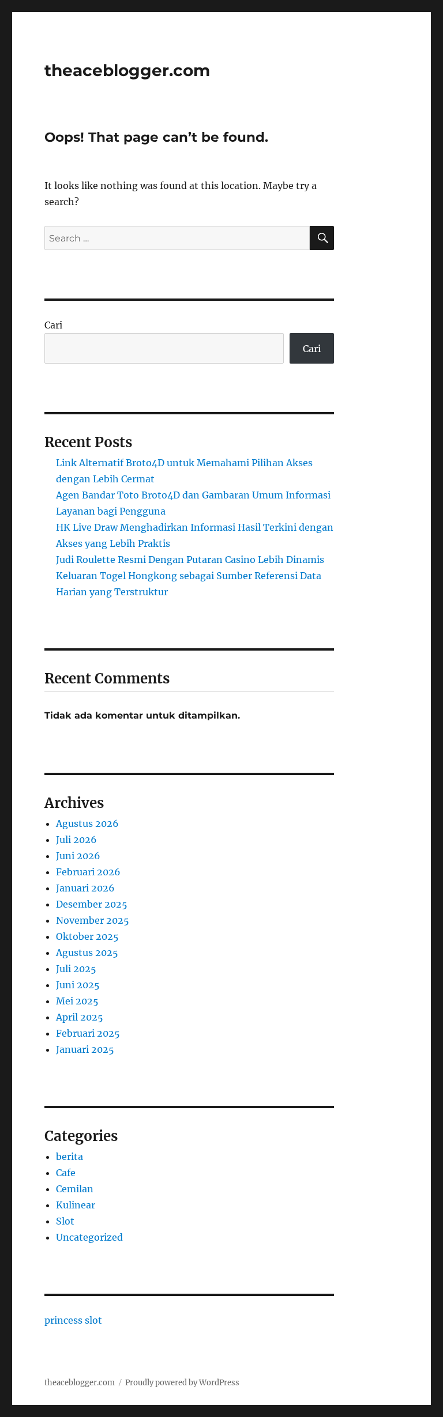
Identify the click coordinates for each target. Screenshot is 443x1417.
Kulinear (75, 1205)
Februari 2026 (88, 872)
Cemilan (74, 1189)
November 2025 (92, 920)
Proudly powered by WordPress (182, 1383)
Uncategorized (89, 1237)
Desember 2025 (91, 904)
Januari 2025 (85, 1049)
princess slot (73, 1320)
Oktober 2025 (87, 936)
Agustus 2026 (87, 823)
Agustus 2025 (87, 952)
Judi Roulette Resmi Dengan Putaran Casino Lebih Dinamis (190, 559)
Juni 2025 (78, 985)
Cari (53, 325)
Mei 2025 (77, 1001)
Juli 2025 (76, 968)
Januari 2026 (85, 888)
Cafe (66, 1172)
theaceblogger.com (127, 70)
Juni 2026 (78, 855)
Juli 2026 (76, 839)
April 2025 (79, 1017)
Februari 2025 (88, 1033)
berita (69, 1156)
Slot (65, 1221)
